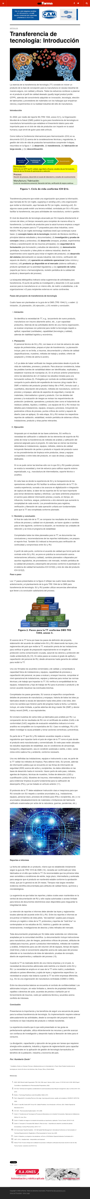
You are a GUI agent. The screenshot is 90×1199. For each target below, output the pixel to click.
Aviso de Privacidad (16, 1193)
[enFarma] (45, 3)
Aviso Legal (26, 1193)
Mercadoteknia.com (59, 1191)
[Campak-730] (45, 14)
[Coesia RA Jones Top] (45, 1174)
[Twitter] (78, 3)
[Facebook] (74, 3)
